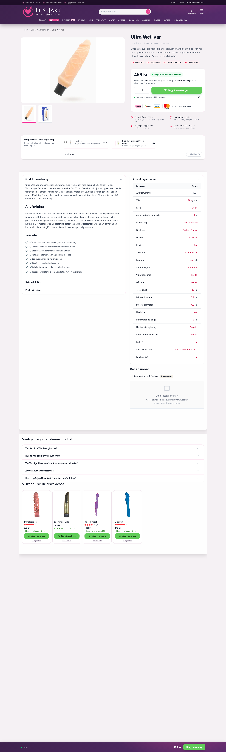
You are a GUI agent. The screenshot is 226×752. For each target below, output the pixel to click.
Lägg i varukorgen (178, 90)
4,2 (192, 304)
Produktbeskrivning (37, 179)
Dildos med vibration (40, 30)
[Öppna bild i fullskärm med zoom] (120, 99)
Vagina (194, 334)
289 (190, 200)
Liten (195, 312)
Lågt (192, 260)
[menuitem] (42, 20)
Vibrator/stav (190, 222)
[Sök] (148, 11)
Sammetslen (191, 252)
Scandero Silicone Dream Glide (133, 142)
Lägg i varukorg (38, 536)
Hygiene (78, 141)
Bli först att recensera (151, 43)
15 (193, 319)
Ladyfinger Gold (61, 522)
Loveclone (192, 237)
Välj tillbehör (194, 154)
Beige (194, 207)
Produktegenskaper (144, 179)
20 (193, 289)
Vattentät (192, 267)
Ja (196, 342)
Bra (195, 245)
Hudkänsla (192, 349)
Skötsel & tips (33, 282)
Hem (26, 30)
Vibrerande (180, 349)
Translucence (30, 522)
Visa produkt (36, 541)
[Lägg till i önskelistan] (199, 97)
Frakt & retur (33, 290)
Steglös (193, 327)
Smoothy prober (91, 522)
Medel (194, 274)
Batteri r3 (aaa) (190, 230)
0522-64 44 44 (178, 3)
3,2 (192, 297)
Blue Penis (120, 522)
